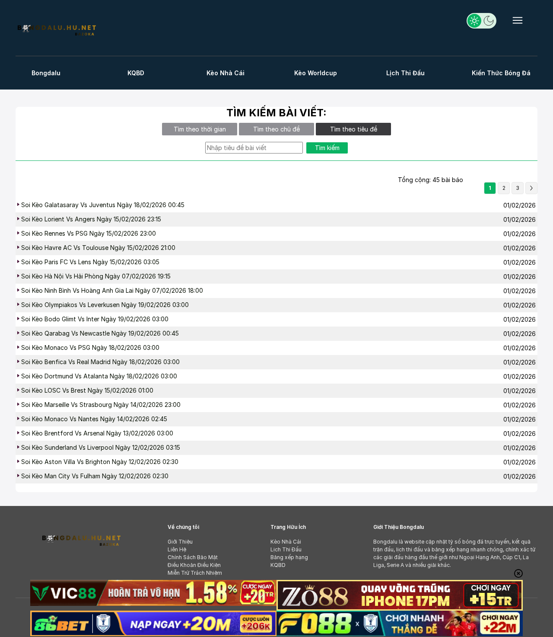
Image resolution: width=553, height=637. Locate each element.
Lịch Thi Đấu (405, 73)
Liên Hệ (177, 549)
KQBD (135, 73)
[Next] (531, 188)
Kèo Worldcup (315, 73)
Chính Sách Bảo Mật (193, 557)
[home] (56, 29)
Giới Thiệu (180, 541)
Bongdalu (46, 73)
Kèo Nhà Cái (226, 73)
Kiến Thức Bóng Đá (501, 73)
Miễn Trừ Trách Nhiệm (195, 573)
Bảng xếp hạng (289, 557)
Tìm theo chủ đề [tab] (276, 129)
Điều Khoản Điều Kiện (194, 565)
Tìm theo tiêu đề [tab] (353, 129)
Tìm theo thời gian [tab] (200, 129)
